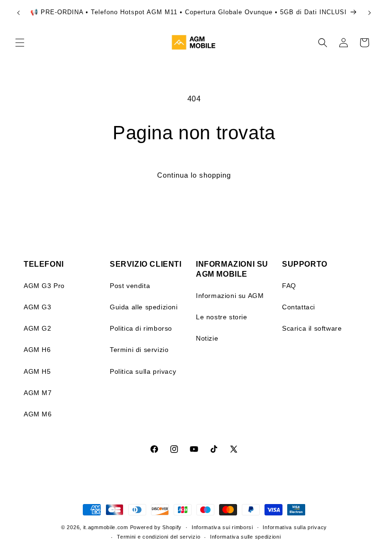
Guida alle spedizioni (144, 307)
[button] (19, 42)
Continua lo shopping (194, 175)
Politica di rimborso (141, 328)
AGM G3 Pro (44, 285)
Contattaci (298, 307)
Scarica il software (312, 328)
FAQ (289, 285)
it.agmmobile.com (105, 527)
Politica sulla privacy (143, 371)
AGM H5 (37, 371)
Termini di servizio (139, 349)
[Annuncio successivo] (369, 12)
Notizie (207, 338)
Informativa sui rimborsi (222, 527)
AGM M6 (38, 414)
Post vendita (130, 285)
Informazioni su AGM (230, 295)
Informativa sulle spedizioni (245, 537)
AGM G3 (38, 307)
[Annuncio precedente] (18, 12)
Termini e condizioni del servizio (158, 537)
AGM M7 (38, 393)
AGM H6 (37, 349)
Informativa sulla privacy (295, 527)
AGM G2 (38, 328)
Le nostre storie (221, 317)
